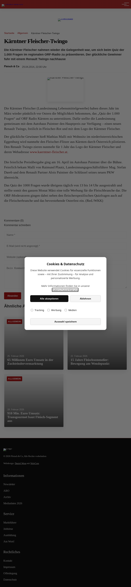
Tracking (39, 310)
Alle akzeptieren (49, 298)
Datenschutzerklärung (65, 289)
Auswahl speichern (65, 321)
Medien (72, 310)
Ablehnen (85, 298)
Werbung (56, 310)
